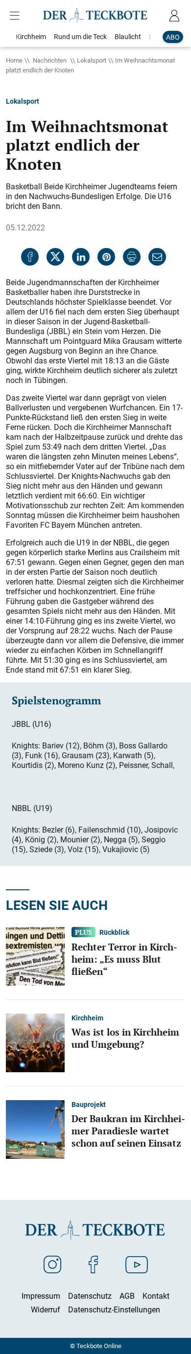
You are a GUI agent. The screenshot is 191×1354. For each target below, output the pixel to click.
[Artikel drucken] (132, 257)
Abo (173, 37)
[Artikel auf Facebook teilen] (30, 257)
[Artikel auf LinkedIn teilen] (81, 257)
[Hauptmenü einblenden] (17, 16)
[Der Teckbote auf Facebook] (93, 1264)
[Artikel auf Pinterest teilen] (106, 257)
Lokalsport (91, 60)
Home (14, 60)
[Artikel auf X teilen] (55, 257)
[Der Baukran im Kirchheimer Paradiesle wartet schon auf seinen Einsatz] (35, 1129)
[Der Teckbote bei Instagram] (52, 1264)
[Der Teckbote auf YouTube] (136, 1264)
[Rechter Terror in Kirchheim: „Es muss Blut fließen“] (35, 955)
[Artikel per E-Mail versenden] (157, 257)
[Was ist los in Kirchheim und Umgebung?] (35, 1042)
